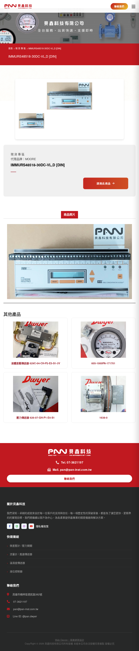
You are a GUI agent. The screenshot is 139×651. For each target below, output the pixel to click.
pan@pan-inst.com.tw (25, 609)
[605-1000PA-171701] (103, 340)
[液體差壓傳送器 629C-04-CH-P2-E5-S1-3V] (35, 340)
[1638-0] (103, 394)
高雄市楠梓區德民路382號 (27, 594)
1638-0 (103, 417)
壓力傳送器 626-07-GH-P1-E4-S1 (35, 417)
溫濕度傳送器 (17, 563)
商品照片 (69, 214)
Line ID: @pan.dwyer (24, 616)
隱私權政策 (42, 526)
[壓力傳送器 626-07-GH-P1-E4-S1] (35, 394)
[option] (31, 120)
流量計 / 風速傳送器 (21, 554)
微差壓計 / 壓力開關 (21, 545)
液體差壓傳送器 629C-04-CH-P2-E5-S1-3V (35, 363)
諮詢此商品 (104, 183)
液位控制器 (16, 571)
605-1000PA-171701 (103, 363)
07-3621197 (19, 601)
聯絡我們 (119, 6)
